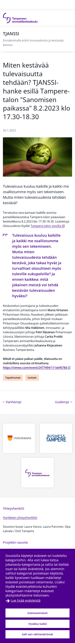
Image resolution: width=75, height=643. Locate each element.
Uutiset (32, 377)
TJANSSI (11, 33)
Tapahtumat (13, 377)
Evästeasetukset (37, 613)
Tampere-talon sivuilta (46, 226)
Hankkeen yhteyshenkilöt (20, 518)
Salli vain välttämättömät (37, 634)
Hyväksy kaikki (37, 624)
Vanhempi (13, 402)
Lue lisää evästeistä (25, 600)
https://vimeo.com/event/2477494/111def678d (35, 368)
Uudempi (63, 402)
